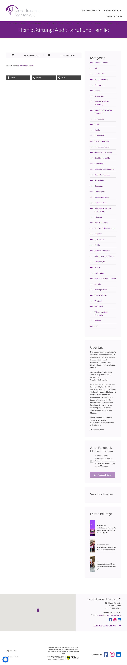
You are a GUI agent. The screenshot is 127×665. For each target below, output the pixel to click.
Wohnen (98, 321)
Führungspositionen (102, 147)
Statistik (98, 284)
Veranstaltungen (101, 295)
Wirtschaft (99, 306)
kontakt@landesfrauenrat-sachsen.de (109, 615)
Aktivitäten (70, 23)
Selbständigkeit (100, 262)
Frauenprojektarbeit (102, 141)
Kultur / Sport (100, 191)
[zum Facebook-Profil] (110, 620)
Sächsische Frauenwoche (54, 23)
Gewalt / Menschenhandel (104, 169)
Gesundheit (99, 164)
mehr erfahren (98, 430)
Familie (72, 55)
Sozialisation (99, 273)
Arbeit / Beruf (65, 55)
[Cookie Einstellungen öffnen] (5, 662)
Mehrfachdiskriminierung (104, 228)
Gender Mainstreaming (103, 152)
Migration (98, 234)
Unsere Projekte (35, 23)
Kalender (80, 23)
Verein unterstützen (111, 23)
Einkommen (99, 119)
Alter (96, 68)
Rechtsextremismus (102, 250)
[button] (18, 77)
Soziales (98, 267)
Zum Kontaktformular (105, 625)
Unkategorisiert (101, 290)
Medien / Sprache (101, 222)
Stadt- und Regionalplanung (105, 278)
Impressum (11, 650)
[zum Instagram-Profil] (115, 620)
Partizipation (100, 239)
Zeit (96, 326)
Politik (97, 245)
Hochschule (99, 180)
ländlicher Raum (101, 203)
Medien (90, 23)
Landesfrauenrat (20, 23)
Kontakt (98, 23)
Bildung (97, 90)
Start (9, 23)
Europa (97, 124)
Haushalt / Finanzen (102, 175)
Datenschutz (12, 656)
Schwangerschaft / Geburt (104, 256)
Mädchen (98, 217)
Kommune (99, 186)
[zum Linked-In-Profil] (119, 620)
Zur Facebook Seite (102, 475)
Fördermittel (99, 136)
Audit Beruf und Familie (25, 66)
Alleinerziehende (101, 62)
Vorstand (98, 301)
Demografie (99, 96)
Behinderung (99, 85)
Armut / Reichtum (101, 79)
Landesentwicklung (102, 197)
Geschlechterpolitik (102, 158)
